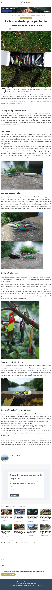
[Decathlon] (26, 10)
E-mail (3, 565)
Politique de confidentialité (29, 585)
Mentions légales (19, 585)
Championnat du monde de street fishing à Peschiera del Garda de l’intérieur (19, 533)
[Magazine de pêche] (26, 3)
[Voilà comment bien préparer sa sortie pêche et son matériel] (32, 527)
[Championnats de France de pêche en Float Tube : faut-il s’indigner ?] (19, 512)
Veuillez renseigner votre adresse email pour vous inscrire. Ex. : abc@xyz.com (24, 491)
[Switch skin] (48, 3)
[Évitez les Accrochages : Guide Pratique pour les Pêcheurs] (45, 527)
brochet (18, 101)
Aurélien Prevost (14, 28)
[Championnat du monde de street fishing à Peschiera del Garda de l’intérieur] (19, 527)
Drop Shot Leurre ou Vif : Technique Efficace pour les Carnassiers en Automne (6, 533)
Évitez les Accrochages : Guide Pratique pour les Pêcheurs (45, 532)
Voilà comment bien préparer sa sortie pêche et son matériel (32, 532)
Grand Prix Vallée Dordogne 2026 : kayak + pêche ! (6, 517)
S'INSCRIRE (14, 495)
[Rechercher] (50, 3)
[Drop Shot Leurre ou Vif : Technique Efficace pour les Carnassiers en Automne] (6, 527)
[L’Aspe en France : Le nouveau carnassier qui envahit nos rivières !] (45, 512)
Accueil (9, 15)
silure (26, 283)
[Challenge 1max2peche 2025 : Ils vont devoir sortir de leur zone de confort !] (32, 512)
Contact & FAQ (39, 585)
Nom (2, 559)
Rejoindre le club (14, 486)
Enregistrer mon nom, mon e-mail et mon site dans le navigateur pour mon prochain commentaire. (23, 571)
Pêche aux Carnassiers (16, 15)
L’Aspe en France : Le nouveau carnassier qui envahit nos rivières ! (45, 517)
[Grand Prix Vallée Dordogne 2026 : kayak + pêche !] (6, 512)
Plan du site (12, 585)
